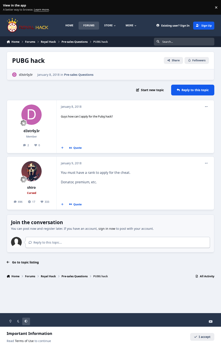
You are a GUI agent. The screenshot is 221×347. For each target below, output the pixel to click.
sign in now (106, 229)
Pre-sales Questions (78, 75)
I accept (204, 337)
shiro (31, 187)
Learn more (8, 7)
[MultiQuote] (62, 147)
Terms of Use (24, 341)
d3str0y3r (26, 75)
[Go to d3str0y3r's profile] (14, 74)
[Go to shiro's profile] (31, 171)
